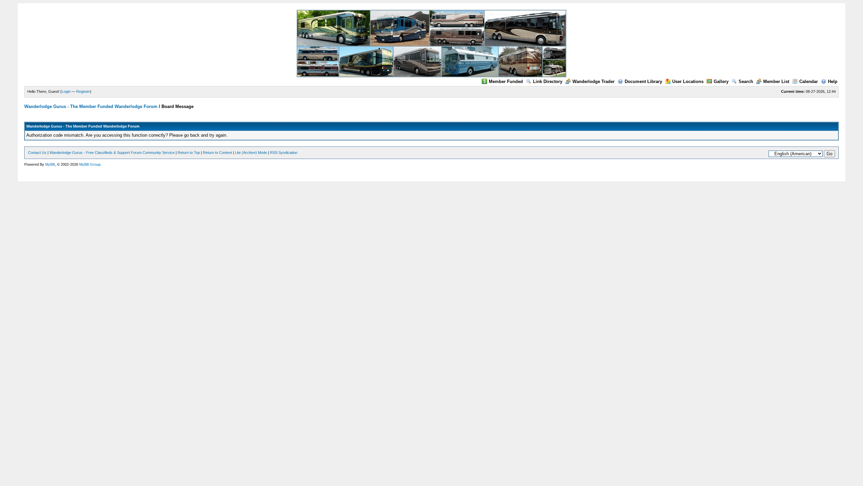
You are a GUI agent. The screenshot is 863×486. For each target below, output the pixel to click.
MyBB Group (89, 164)
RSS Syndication (283, 153)
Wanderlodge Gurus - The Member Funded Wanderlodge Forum (90, 106)
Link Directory (547, 81)
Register (83, 91)
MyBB (50, 164)
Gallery (721, 81)
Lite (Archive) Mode (251, 153)
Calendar (808, 81)
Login (66, 91)
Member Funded (506, 81)
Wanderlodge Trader (593, 81)
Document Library (643, 81)
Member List (776, 81)
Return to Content (217, 153)
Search (746, 81)
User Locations (688, 81)
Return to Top (189, 153)
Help (832, 81)
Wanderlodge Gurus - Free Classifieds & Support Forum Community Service (112, 153)
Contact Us (37, 153)
